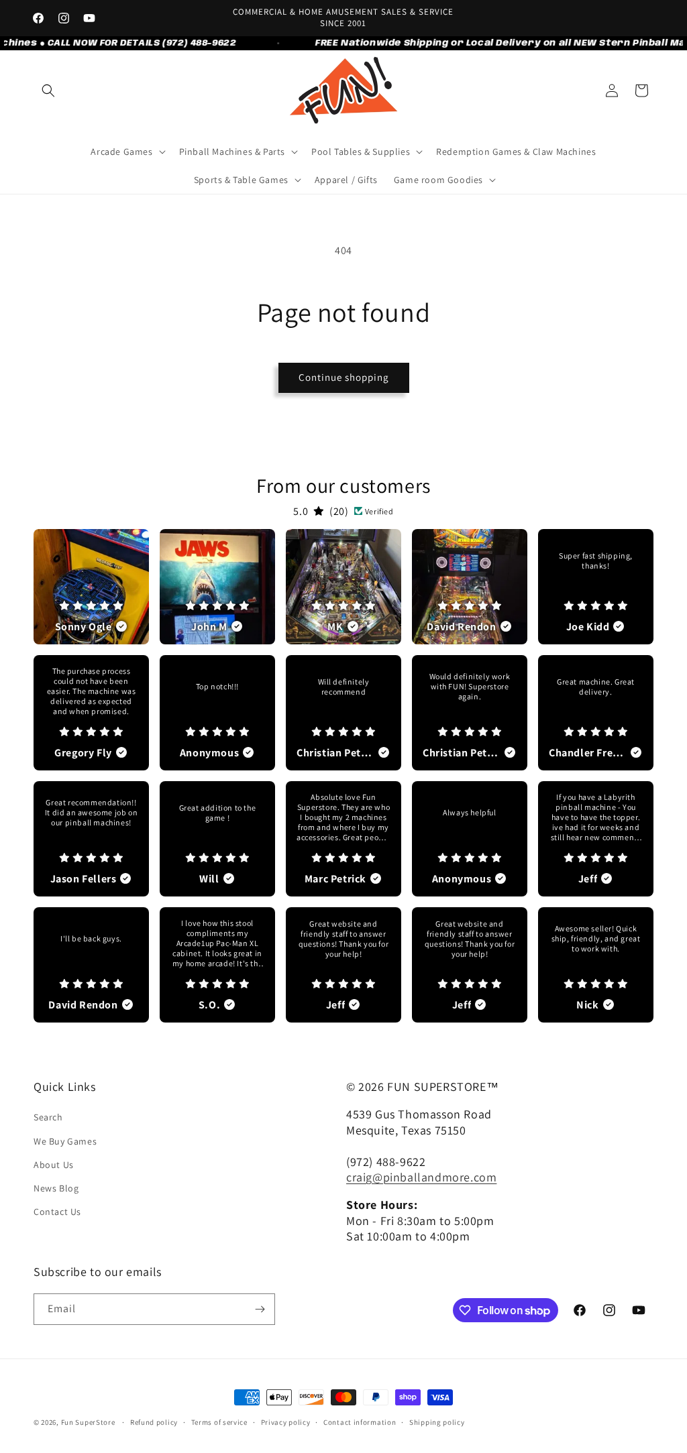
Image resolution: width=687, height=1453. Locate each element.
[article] (91, 586)
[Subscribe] (259, 1309)
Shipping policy (437, 1422)
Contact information (359, 1422)
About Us (54, 1165)
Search (48, 1117)
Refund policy (154, 1422)
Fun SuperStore (88, 1422)
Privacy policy (286, 1422)
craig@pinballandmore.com (421, 1177)
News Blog (56, 1188)
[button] (48, 90)
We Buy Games (65, 1141)
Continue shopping (344, 377)
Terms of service (219, 1422)
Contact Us (57, 1212)
